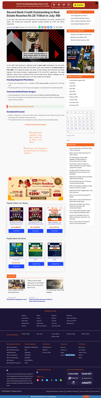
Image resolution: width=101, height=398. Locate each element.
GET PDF (86, 396)
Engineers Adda (71, 333)
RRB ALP (45, 350)
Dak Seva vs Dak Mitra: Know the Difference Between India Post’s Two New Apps (80, 217)
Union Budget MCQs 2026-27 (79, 15)
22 (88, 125)
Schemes (39, 320)
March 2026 (73, 94)
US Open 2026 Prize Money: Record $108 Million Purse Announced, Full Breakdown (80, 172)
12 (76, 122)
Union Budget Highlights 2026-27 (80, 24)
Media (62, 352)
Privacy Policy (95, 391)
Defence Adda (55, 336)
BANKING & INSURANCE (31, 347)
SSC (26, 350)
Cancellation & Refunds (71, 391)
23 (92, 125)
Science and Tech (71, 320)
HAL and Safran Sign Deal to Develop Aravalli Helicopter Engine (80, 182)
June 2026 (72, 86)
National (24, 315)
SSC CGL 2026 (47, 352)
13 (80, 122)
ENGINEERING (29, 360)
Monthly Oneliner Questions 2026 (80, 40)
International (25, 318)
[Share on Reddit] (45, 27)
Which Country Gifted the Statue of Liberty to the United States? (79, 222)
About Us (63, 347)
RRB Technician (47, 347)
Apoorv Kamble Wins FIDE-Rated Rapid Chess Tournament (81, 149)
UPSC (26, 363)
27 (80, 128)
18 (72, 125)
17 (68, 125)
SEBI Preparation (11, 352)
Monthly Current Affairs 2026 (79, 37)
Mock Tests (82, 347)
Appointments (25, 323)
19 (76, 125)
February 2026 (74, 97)
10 (68, 122)
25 (72, 128)
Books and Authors (42, 325)
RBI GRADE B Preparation (14, 363)
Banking (24, 325)
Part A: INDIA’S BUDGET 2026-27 (80, 18)
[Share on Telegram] (42, 27)
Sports (38, 315)
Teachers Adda (26, 333)
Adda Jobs (39, 333)
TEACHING (28, 355)
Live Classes (82, 350)
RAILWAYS (27, 352)
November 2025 (74, 105)
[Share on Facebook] (48, 27)
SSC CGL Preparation (12, 357)
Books (80, 357)
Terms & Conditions (85, 391)
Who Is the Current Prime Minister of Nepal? (80, 196)
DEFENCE (27, 357)
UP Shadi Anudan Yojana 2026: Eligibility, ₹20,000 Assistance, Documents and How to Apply (78, 159)
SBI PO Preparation (12, 347)
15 (87, 122)
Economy (54, 323)
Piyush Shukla (12, 27)
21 (83, 125)
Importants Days (56, 325)
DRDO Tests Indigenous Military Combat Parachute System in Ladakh (81, 186)
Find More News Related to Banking (35, 124)
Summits (54, 320)
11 (71, 122)
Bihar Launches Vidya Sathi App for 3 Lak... (35, 286)
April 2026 (72, 91)
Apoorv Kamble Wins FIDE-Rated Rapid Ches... (16, 291)
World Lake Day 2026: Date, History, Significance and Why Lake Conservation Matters (80, 206)
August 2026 (77, 80)
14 (83, 122)
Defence (54, 318)
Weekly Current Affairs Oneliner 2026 (81, 34)
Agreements (40, 323)
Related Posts (11, 276)
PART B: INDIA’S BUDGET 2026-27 (81, 21)
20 (80, 125)
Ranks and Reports (72, 318)
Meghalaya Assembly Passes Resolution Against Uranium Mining (81, 177)
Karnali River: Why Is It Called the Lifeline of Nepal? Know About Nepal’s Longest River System (80, 165)
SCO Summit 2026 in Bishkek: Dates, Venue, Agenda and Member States (80, 211)
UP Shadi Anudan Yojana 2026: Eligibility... (55, 291)
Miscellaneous (70, 323)
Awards (39, 318)
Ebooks (81, 355)
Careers (68, 355)
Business (54, 315)
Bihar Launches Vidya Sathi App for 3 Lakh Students (80, 153)
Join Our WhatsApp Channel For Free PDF (21, 106)
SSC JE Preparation (12, 355)
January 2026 (73, 99)
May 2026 (72, 88)
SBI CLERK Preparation (13, 350)
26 (76, 128)
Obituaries (69, 315)
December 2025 (74, 102)
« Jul (68, 140)
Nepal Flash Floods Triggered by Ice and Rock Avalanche (81, 191)
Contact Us (64, 350)
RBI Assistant (10, 360)
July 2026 (72, 83)
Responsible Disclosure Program (55, 391)
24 (68, 128)
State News (25, 320)
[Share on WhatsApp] (39, 27)
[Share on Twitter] (51, 27)
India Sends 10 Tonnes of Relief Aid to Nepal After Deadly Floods (80, 200)
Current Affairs (55, 333)
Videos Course (82, 352)
